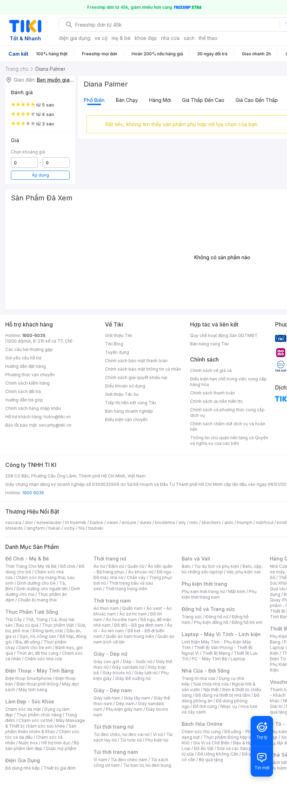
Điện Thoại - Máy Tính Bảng (39, 671)
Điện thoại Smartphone (28, 678)
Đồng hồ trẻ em (247, 622)
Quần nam (132, 608)
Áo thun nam (106, 608)
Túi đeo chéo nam (129, 759)
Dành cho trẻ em (35, 647)
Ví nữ (158, 734)
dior (29, 522)
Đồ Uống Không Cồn (217, 754)
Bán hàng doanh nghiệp (129, 411)
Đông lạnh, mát (48, 630)
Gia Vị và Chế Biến (211, 742)
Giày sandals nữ (128, 667)
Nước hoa (28, 742)
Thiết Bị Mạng (216, 653)
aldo (228, 522)
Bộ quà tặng (211, 759)
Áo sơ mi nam (133, 614)
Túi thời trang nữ (113, 727)
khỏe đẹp (146, 38)
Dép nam (125, 703)
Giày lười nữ (146, 672)
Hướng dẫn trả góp (24, 399)
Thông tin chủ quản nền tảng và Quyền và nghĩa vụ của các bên (229, 440)
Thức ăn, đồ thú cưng (37, 653)
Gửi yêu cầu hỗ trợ (23, 357)
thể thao (208, 38)
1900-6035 (34, 335)
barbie (96, 522)
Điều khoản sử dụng (125, 385)
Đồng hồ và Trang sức (208, 609)
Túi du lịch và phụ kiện (216, 566)
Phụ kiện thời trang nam (219, 594)
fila (81, 528)
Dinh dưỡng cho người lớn (42, 588)
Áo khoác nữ (140, 571)
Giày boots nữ (117, 672)
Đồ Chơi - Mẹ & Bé (27, 559)
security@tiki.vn (55, 425)
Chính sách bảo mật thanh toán (136, 360)
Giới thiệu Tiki (118, 335)
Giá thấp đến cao (203, 100)
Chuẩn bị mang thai (37, 599)
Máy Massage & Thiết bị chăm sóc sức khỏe (45, 723)
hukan (54, 528)
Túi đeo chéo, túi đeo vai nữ (121, 734)
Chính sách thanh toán (212, 392)
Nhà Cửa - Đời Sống (206, 671)
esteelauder (49, 522)
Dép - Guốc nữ (137, 661)
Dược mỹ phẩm (61, 748)
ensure (129, 522)
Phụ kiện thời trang (204, 584)
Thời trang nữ (109, 559)
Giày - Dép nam (112, 690)
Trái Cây (13, 619)
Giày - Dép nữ (110, 654)
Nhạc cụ (228, 706)
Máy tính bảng (33, 689)
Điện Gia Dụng (22, 760)
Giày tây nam (137, 698)
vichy (69, 528)
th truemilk (75, 522)
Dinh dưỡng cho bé (36, 583)
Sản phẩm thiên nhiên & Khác (40, 728)
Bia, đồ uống (27, 642)
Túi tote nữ (131, 740)
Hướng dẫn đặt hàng (25, 366)
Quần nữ (135, 566)
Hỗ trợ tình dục (55, 742)
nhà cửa (170, 38)
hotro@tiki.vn (57, 416)
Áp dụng (40, 175)
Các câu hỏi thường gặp (29, 349)
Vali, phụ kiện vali (243, 571)
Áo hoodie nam (121, 619)
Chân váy (136, 577)
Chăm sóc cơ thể (35, 720)
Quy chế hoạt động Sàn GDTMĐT (224, 335)
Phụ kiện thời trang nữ (203, 591)
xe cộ (100, 38)
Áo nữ (99, 566)
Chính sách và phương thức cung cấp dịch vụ (227, 412)
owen (112, 522)
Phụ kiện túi (156, 740)
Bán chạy (127, 100)
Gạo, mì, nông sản (38, 636)
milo (193, 522)
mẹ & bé (121, 38)
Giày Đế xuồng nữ (132, 678)
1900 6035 (33, 492)
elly (182, 522)
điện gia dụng (74, 38)
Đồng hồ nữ (216, 616)
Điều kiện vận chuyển (126, 419)
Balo (186, 566)
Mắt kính (236, 591)
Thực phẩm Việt (58, 625)
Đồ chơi (67, 566)
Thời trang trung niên (126, 588)
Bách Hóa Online (202, 724)
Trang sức (192, 616)
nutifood (264, 522)
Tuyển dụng (117, 352)
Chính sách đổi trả (23, 391)
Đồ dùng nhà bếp (22, 768)
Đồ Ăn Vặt (204, 748)
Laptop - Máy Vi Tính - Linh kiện (221, 634)
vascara (13, 522)
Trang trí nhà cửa (198, 678)
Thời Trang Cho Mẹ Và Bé (31, 566)
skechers (211, 522)
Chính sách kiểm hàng (27, 383)
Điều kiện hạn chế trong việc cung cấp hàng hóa (228, 381)
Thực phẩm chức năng (39, 714)
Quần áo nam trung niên (130, 636)
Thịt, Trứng (37, 619)
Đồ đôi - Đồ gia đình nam (138, 625)
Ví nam (100, 759)
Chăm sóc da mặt (23, 709)
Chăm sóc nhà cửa (43, 658)
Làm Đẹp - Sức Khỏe (29, 701)
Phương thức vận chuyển (30, 374)
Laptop (238, 658)
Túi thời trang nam (115, 752)
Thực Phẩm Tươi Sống (31, 612)
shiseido (14, 528)
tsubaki (95, 528)
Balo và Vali (196, 559)
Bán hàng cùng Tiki (209, 343)
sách (189, 38)
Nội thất (211, 689)
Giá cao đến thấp (257, 100)
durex (146, 522)
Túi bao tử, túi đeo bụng (147, 765)
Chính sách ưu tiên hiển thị (216, 401)
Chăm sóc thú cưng (201, 731)
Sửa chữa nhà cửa (211, 684)
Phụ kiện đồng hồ (211, 622)
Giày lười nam (106, 698)
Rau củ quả (27, 625)
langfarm (36, 528)
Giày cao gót (106, 661)
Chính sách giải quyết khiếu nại (136, 377)
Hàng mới (160, 100)
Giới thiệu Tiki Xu (122, 394)
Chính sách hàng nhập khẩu (33, 408)
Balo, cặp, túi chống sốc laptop (222, 569)
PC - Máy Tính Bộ (209, 658)
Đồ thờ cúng (205, 706)
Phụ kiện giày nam (124, 709)
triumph (244, 522)
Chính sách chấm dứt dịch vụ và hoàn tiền (227, 426)
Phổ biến (94, 100)
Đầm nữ (116, 566)
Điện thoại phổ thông (37, 684)
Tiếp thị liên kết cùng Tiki (130, 402)
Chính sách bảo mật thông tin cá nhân (143, 369)
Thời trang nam (112, 601)
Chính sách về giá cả (211, 370)
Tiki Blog (114, 343)
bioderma (165, 522)
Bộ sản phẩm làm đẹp (42, 745)
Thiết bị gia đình (59, 768)
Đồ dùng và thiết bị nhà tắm (222, 695)
